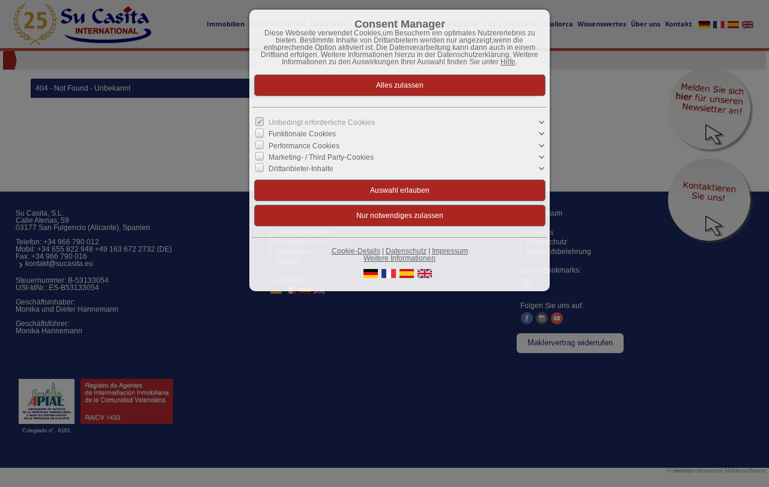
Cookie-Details (356, 251)
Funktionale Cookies (302, 134)
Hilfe (507, 62)
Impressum (450, 251)
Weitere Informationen (399, 258)
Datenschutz (406, 251)
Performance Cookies (304, 145)
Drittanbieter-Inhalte (301, 169)
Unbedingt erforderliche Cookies (322, 122)
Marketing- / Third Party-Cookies (321, 157)
